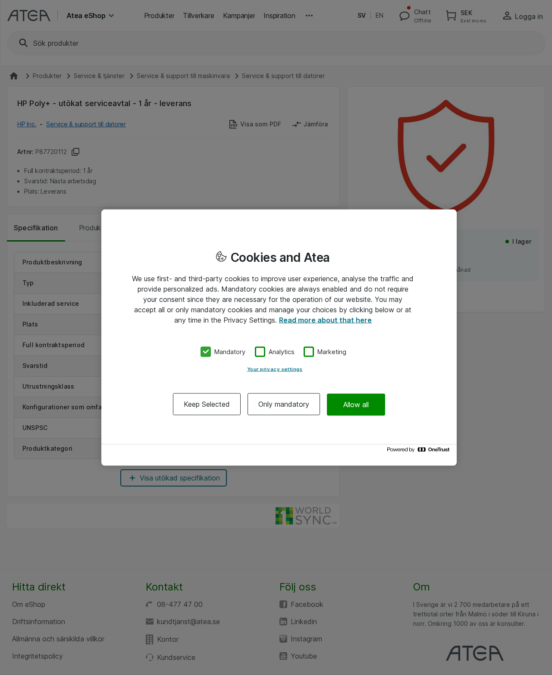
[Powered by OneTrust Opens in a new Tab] (419, 451)
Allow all (356, 404)
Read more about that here (325, 319)
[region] (279, 337)
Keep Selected (207, 404)
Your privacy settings (275, 369)
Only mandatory (283, 404)
